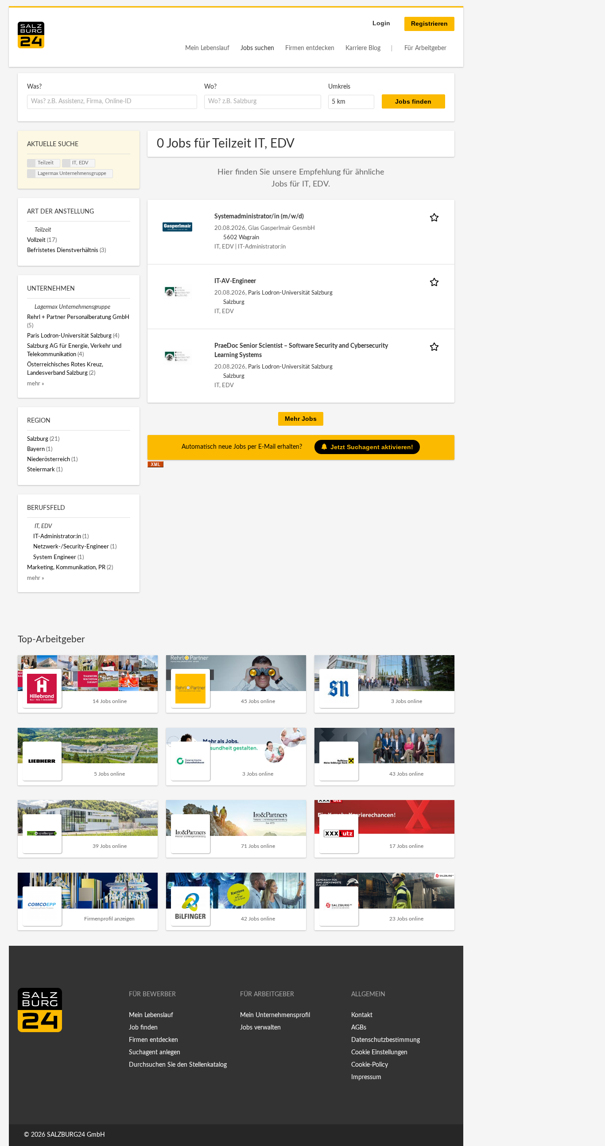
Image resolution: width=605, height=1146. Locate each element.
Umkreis (339, 87)
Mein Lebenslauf (207, 48)
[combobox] (112, 102)
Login (381, 23)
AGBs (358, 1028)
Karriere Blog (362, 48)
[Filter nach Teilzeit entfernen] (31, 230)
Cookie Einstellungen (379, 1052)
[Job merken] (436, 216)
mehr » (35, 383)
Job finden (143, 1028)
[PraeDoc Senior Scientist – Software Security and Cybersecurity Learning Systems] (178, 356)
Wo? (210, 87)
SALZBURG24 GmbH (76, 1135)
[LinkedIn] (41, 1051)
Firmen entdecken (309, 48)
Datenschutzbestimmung (385, 1040)
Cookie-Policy (369, 1065)
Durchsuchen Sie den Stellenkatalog (178, 1065)
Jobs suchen (257, 48)
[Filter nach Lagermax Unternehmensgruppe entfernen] (31, 307)
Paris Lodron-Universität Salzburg (290, 292)
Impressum (366, 1077)
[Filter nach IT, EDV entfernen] (31, 526)
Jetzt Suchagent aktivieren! (371, 447)
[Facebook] (27, 1051)
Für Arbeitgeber (425, 48)
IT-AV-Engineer (235, 281)
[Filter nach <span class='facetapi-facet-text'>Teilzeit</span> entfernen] (31, 163)
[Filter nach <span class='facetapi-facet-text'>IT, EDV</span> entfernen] (66, 163)
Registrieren (429, 23)
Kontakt (361, 1015)
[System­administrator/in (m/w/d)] (178, 227)
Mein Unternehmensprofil (275, 1015)
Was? (34, 87)
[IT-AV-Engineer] (178, 291)
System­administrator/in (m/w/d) (259, 217)
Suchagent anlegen (154, 1052)
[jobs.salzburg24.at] (31, 35)
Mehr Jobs (301, 418)
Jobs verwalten (260, 1028)
